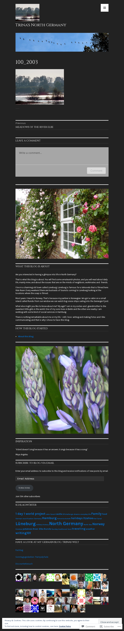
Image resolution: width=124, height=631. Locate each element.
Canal (52, 514)
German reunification (25, 519)
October (19, 529)
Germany (37, 519)
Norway (98, 524)
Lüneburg (26, 523)
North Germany (66, 523)
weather (90, 529)
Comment (96, 170)
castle (58, 514)
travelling (78, 528)
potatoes (27, 529)
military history (42, 525)
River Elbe (38, 529)
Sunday (55, 529)
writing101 (23, 533)
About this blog (26, 336)
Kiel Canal (97, 519)
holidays (77, 518)
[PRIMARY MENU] (104, 8)
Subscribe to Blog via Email (35, 463)
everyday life (85, 514)
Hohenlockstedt (64, 519)
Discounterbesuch (24, 564)
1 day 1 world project (30, 514)
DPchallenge (68, 514)
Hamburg (49, 518)
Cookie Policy (65, 626)
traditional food (65, 529)
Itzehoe (88, 518)
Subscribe (24, 487)
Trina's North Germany (41, 25)
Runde (47, 529)
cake (48, 514)
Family (96, 514)
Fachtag (19, 550)
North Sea (88, 525)
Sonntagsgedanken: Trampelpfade (32, 557)
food (104, 514)
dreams (77, 514)
